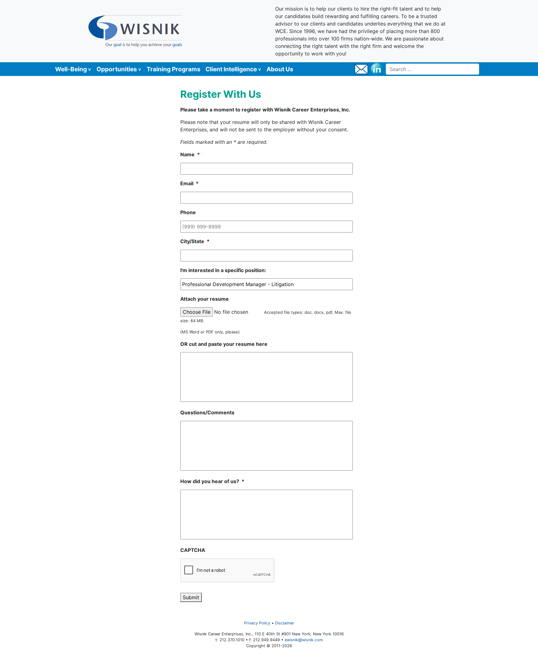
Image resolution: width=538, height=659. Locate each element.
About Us (280, 69)
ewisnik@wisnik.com (304, 640)
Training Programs (174, 69)
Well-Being (71, 69)
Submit (191, 597)
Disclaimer (284, 623)
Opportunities (117, 69)
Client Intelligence (231, 69)
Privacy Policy (257, 623)
